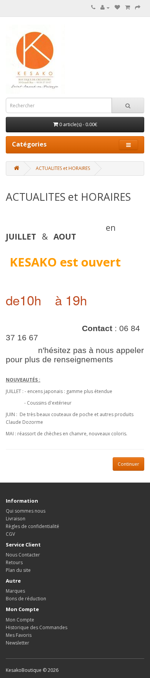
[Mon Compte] (105, 7)
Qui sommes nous (25, 511)
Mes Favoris (19, 635)
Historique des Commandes (36, 627)
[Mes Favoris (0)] (117, 7)
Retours (14, 562)
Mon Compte (20, 619)
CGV (10, 534)
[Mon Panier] (127, 7)
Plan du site (18, 570)
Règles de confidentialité (32, 526)
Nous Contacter (23, 554)
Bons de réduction (26, 598)
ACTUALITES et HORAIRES (63, 168)
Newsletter (17, 643)
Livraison (15, 518)
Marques (15, 591)
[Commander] (137, 7)
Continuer (128, 464)
